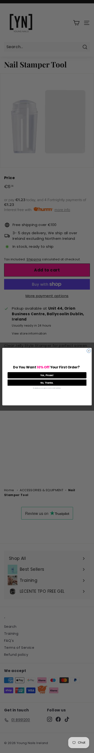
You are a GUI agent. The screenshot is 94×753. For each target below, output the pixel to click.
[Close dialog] (89, 351)
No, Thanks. (47, 382)
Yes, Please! (47, 375)
